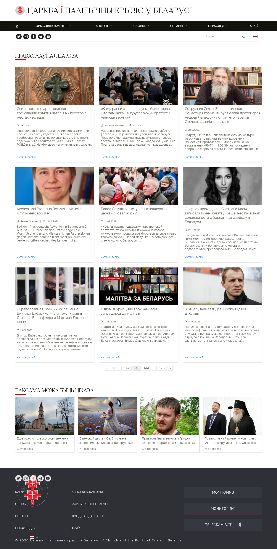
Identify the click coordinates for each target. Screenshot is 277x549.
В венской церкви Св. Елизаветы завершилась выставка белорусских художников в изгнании (106, 441)
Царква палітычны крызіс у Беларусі (109, 11)
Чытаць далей (26, 157)
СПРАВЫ (21, 516)
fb (32, 36)
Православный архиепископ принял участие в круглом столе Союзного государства (231, 441)
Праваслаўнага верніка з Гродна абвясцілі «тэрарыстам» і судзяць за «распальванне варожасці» (168, 441)
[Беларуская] (255, 36)
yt (46, 36)
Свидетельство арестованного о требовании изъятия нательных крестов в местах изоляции (52, 113)
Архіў (254, 26)
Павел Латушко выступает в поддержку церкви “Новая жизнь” (134, 211)
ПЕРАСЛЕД (23, 528)
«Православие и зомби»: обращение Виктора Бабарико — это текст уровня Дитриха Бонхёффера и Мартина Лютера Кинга (51, 315)
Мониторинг (223, 509)
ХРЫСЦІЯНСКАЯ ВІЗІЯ (87, 492)
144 (146, 368)
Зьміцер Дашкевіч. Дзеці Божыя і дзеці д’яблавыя (215, 311)
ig (24, 36)
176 (162, 368)
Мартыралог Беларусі (89, 504)
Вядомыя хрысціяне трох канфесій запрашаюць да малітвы (129, 311)
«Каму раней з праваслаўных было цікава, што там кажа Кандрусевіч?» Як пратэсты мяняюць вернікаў (136, 113)
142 (127, 368)
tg (39, 36)
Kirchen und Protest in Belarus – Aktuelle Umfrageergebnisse (49, 211)
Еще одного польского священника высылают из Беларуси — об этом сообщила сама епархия (42, 441)
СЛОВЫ (20, 504)
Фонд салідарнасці (87, 516)
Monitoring (223, 492)
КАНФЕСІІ (22, 492)
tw (18, 36)
